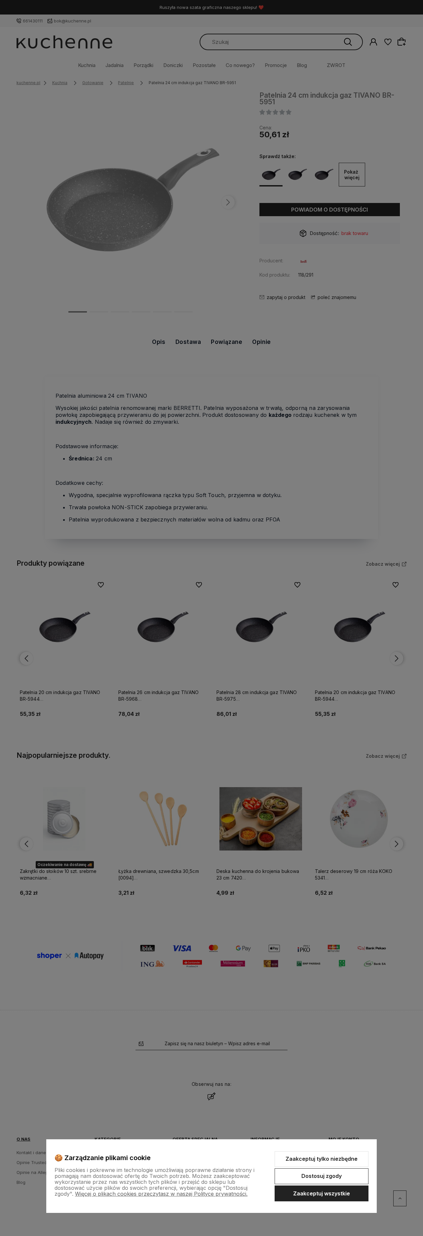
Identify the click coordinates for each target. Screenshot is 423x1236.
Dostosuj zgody (321, 1176)
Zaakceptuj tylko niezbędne (322, 1158)
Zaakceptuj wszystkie (321, 1193)
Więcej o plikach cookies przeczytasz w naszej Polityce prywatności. (161, 1193)
